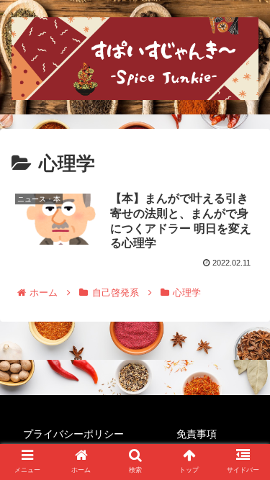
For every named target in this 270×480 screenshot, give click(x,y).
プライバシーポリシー (73, 434)
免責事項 (196, 434)
